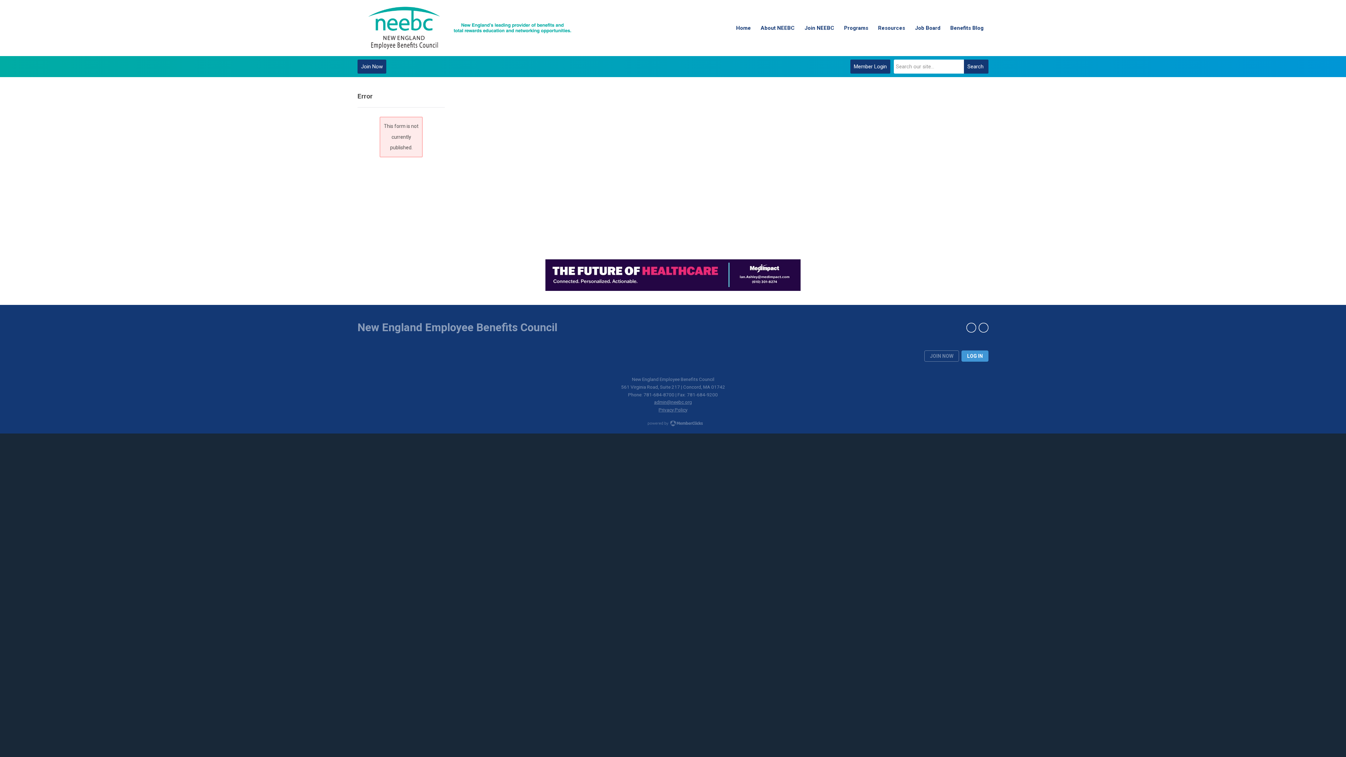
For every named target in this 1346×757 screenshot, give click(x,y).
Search (975, 66)
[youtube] (983, 328)
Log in (975, 356)
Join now (941, 356)
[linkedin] (971, 328)
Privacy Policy (673, 409)
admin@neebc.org (673, 402)
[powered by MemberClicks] (673, 424)
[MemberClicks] (470, 28)
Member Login (870, 66)
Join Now (372, 66)
